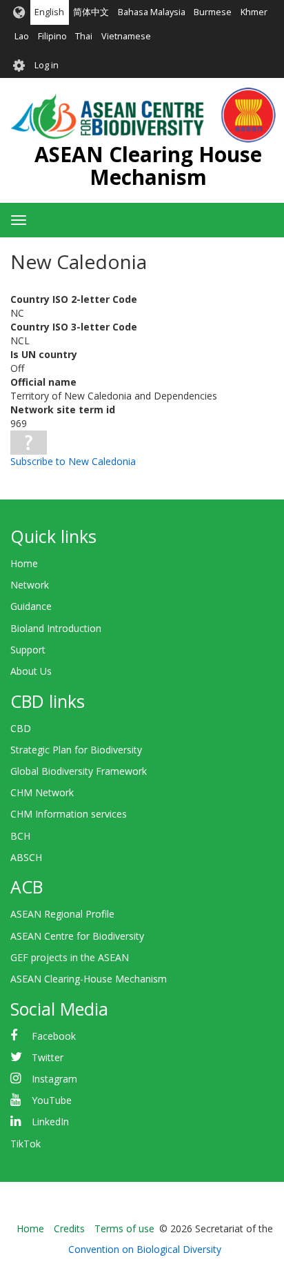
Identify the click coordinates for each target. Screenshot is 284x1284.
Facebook (54, 1036)
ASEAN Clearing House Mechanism (148, 165)
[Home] (143, 115)
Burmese (213, 12)
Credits (69, 1228)
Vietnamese (126, 36)
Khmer (254, 12)
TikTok (25, 1143)
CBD (20, 728)
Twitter (47, 1057)
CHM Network (42, 792)
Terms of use (124, 1228)
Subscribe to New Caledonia (73, 461)
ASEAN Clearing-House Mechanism (88, 978)
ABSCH (26, 857)
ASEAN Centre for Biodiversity (77, 935)
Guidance (31, 606)
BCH (20, 835)
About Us (31, 671)
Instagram (54, 1078)
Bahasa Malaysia (151, 12)
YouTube (52, 1100)
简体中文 (91, 12)
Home (24, 563)
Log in (46, 65)
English (49, 12)
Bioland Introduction (55, 628)
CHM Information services (68, 813)
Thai (83, 36)
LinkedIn (50, 1121)
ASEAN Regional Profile (62, 913)
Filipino (52, 36)
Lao (21, 36)
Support (27, 649)
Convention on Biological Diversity (144, 1249)
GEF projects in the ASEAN (69, 957)
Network (29, 584)
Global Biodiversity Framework (78, 771)
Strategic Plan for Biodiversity (76, 749)
